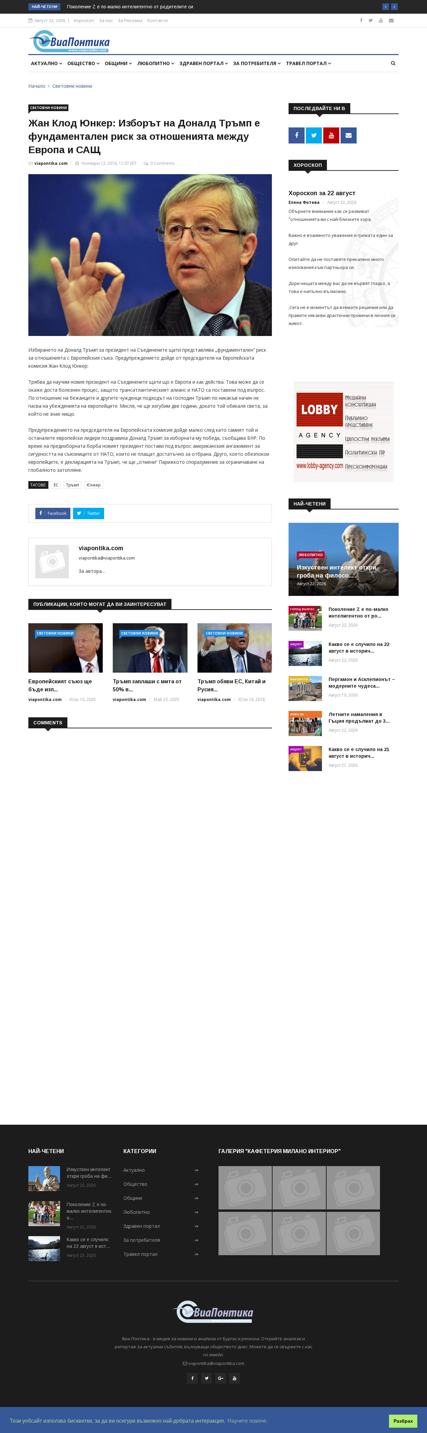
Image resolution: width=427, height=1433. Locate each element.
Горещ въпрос (302, 609)
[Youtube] (381, 20)
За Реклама (130, 20)
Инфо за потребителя (301, 715)
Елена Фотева (304, 202)
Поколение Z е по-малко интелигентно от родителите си (130, 6)
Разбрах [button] (403, 1421)
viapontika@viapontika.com (107, 558)
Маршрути (299, 679)
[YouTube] (234, 1378)
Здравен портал (202, 63)
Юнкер (94, 485)
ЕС (56, 485)
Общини (117, 63)
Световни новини (72, 86)
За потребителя (255, 63)
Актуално (45, 63)
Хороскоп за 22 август (322, 193)
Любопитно (154, 63)
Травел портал (307, 63)
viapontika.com (51, 163)
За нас (106, 20)
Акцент (296, 644)
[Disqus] (150, 819)
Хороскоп (84, 20)
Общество (81, 63)
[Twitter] (371, 20)
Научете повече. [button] (248, 1421)
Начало (36, 86)
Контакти (157, 20)
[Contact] (391, 20)
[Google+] (220, 1378)
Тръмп (72, 485)
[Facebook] (361, 20)
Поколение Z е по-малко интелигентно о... (89, 1211)
